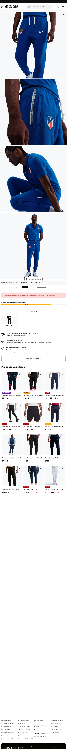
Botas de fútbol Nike (7, 739)
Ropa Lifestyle (13, 282)
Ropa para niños (23, 732)
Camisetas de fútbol (57, 720)
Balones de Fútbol (23, 720)
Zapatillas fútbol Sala (7, 723)
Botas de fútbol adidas (8, 736)
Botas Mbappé (6, 729)
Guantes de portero (24, 736)
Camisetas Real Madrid (25, 739)
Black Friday (55, 732)
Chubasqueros (55, 723)
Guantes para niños (24, 726)
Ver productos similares (33, 358)
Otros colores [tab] (33, 311)
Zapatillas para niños (24, 729)
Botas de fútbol (6, 720)
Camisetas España (40, 736)
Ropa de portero (56, 729)
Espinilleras (54, 726)
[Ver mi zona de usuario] (57, 7)
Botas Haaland (6, 726)
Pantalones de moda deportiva (30, 282)
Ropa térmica (38, 730)
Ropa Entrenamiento (40, 733)
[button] (33, 341)
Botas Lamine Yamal (7, 732)
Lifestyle (4, 282)
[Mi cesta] (63, 7)
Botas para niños (23, 723)
